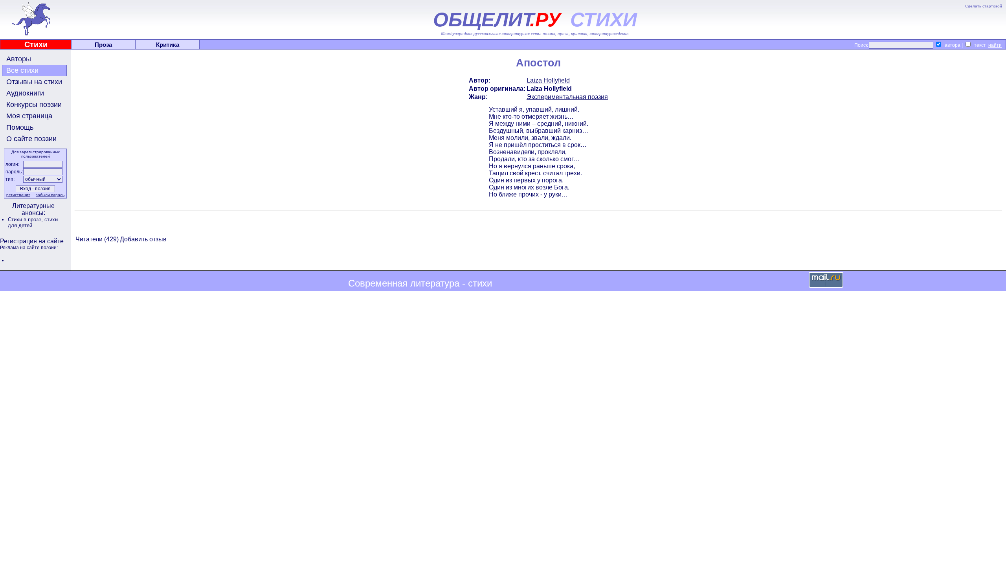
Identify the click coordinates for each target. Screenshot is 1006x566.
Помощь (19, 127)
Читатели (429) (97, 239)
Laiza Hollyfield (548, 80)
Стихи (36, 44)
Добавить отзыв (143, 239)
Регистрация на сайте (32, 241)
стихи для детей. (33, 222)
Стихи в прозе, (26, 219)
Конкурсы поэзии (34, 104)
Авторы (18, 59)
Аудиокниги (25, 93)
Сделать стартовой (983, 6)
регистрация (18, 195)
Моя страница (29, 116)
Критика (167, 44)
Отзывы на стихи (34, 82)
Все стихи (22, 70)
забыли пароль (50, 195)
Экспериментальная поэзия (567, 97)
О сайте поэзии (31, 139)
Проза (103, 44)
